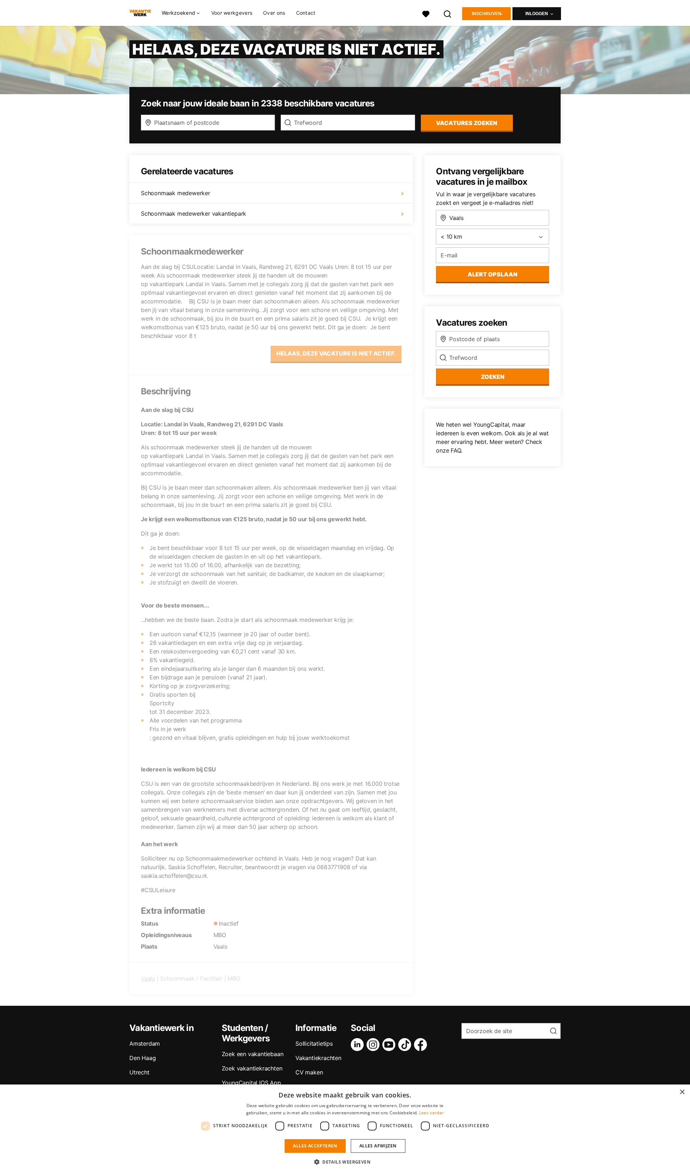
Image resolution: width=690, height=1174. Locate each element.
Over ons (274, 13)
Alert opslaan (493, 274)
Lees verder (431, 1113)
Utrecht (139, 1072)
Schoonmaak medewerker (175, 193)
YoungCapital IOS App (251, 1082)
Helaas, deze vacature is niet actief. (336, 353)
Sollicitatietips (314, 1043)
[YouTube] (390, 1044)
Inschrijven (486, 13)
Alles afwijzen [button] (378, 1146)
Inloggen (536, 13)
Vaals (148, 978)
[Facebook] (422, 1044)
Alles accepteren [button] (315, 1146)
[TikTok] (406, 1044)
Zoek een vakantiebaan (253, 1054)
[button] (345, 1161)
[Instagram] (374, 1044)
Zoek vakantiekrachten (252, 1068)
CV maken (309, 1072)
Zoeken (493, 376)
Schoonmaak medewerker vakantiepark (193, 213)
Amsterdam (144, 1043)
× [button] (682, 1092)
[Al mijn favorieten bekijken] (426, 13)
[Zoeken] (448, 13)
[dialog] (345, 1129)
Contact (306, 13)
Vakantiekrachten (318, 1057)
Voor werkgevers (232, 13)
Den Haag (142, 1057)
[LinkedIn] (359, 1044)
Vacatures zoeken (466, 123)
